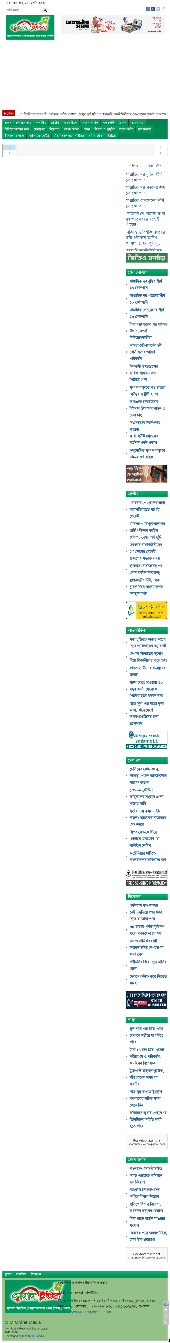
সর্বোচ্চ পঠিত (153, 166)
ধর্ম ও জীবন (96, 136)
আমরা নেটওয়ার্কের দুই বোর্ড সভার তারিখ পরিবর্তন (146, 352)
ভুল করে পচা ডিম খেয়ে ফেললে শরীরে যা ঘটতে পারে (146, 1035)
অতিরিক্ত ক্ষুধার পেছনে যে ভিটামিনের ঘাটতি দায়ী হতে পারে (148, 1119)
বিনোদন (54, 129)
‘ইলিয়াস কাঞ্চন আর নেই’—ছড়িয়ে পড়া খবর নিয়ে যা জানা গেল (146, 912)
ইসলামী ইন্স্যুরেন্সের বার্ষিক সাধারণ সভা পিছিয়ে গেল (144, 373)
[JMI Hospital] (146, 741)
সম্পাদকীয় (144, 129)
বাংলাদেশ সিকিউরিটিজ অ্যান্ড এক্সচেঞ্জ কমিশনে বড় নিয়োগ (146, 1175)
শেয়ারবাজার (23, 122)
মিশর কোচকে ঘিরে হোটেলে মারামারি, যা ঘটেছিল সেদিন (144, 839)
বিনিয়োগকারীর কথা (17, 129)
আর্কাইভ (21, 1274)
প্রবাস (122, 122)
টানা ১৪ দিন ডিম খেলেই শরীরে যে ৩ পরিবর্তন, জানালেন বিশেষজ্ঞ (147, 1056)
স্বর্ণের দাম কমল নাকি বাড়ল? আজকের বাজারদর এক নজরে (148, 818)
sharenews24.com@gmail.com (84, 1312)
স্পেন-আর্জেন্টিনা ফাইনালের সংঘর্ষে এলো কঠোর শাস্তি (146, 797)
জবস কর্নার (126, 129)
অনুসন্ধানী (109, 122)
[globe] (146, 474)
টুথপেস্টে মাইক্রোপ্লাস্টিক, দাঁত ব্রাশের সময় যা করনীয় (147, 1077)
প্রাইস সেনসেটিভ (39, 136)
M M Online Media (33, 1336)
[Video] (147, 259)
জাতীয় (55, 122)
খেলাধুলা (39, 129)
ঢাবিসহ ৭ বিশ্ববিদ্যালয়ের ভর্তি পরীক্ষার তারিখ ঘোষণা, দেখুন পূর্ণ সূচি (145, 237)
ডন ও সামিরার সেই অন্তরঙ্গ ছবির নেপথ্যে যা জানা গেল (146, 947)
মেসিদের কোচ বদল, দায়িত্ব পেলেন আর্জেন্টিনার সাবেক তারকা (148, 776)
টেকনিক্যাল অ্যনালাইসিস (69, 136)
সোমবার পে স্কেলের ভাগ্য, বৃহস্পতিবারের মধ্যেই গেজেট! (146, 219)
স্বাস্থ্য (87, 129)
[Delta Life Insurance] (146, 877)
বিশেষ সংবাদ (90, 122)
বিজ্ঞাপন (36, 1274)
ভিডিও (112, 136)
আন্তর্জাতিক (70, 122)
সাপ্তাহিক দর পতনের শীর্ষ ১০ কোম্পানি (145, 190)
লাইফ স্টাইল (71, 129)
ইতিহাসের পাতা (14, 136)
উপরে (165, 1316)
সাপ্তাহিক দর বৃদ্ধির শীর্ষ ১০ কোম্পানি (144, 177)
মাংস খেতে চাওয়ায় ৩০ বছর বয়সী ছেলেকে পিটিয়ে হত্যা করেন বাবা (146, 689)
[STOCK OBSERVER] (146, 1000)
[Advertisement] (85, 77)
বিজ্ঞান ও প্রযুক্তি (105, 129)
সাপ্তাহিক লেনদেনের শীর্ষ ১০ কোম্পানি (145, 203)
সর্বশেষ (133, 166)
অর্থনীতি (41, 122)
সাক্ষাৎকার (137, 122)
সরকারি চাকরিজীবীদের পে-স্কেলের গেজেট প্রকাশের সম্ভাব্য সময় (146, 551)
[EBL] (146, 611)
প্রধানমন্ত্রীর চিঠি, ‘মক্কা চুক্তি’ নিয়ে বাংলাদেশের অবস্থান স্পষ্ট (146, 587)
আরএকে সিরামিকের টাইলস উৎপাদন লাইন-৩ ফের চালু (147, 408)
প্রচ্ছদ (8, 122)
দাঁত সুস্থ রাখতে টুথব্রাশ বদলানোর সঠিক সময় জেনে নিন (146, 1098)
